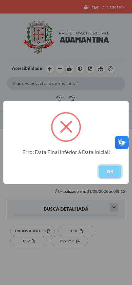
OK (110, 171)
